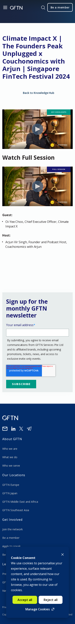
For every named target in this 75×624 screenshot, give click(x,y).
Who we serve (11, 465)
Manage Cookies (37, 609)
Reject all (51, 600)
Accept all (25, 600)
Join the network (12, 529)
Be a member (10, 538)
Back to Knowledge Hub (38, 93)
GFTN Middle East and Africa (20, 501)
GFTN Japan (10, 493)
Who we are (10, 448)
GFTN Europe (11, 485)
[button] (37, 264)
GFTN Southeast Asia (15, 510)
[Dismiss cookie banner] (62, 554)
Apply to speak (11, 546)
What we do (10, 457)
